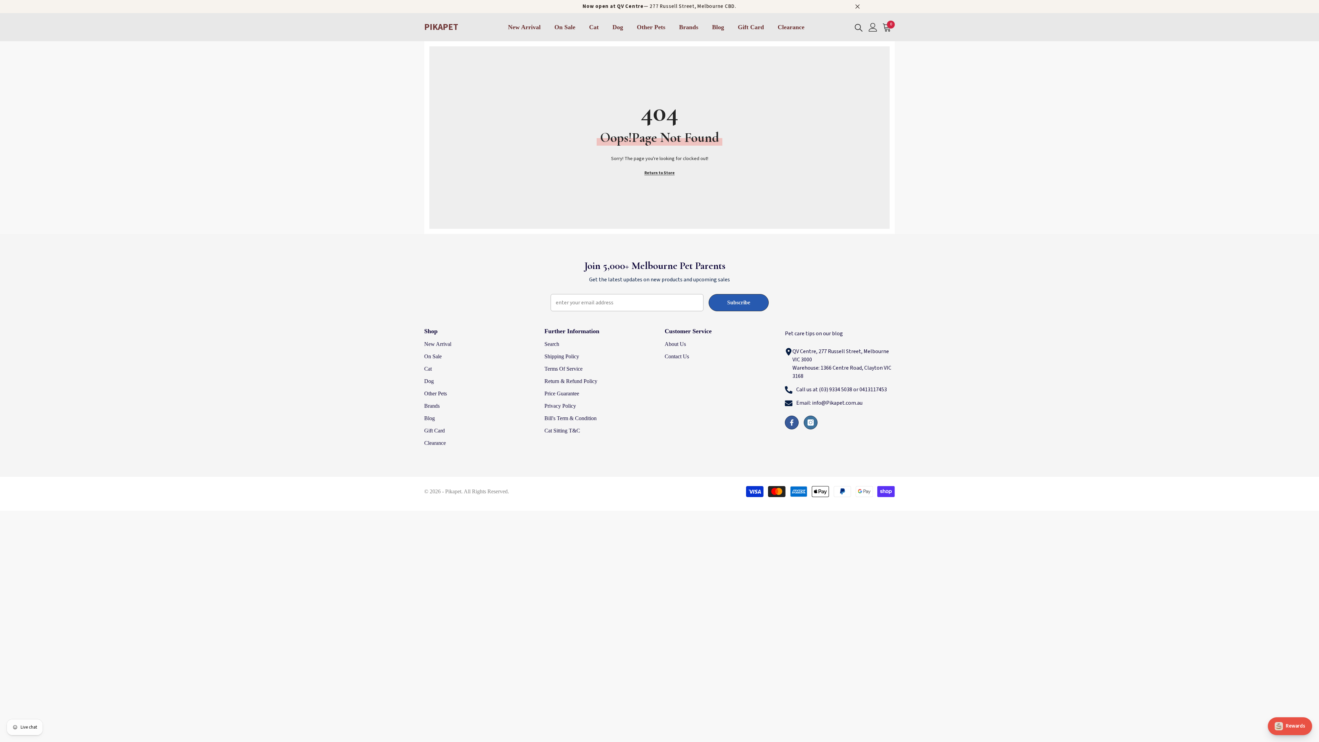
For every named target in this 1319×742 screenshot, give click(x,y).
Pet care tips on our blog (814, 333)
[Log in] (873, 27)
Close (857, 7)
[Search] (859, 27)
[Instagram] (811, 422)
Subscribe (738, 302)
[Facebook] (792, 422)
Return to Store (659, 173)
